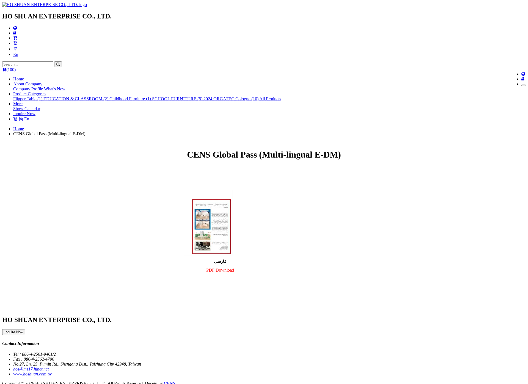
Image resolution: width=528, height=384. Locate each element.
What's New (54, 88)
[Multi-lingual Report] (15, 28)
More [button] (18, 103)
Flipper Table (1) (28, 98)
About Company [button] (27, 84)
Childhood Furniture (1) (130, 98)
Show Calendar (26, 108)
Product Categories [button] (29, 93)
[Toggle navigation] (523, 85)
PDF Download (220, 270)
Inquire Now (24, 113)
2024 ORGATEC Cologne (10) (231, 98)
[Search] (58, 64)
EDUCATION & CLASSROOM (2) (76, 98)
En (15, 54)
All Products (270, 98)
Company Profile (28, 88)
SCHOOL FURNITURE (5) (178, 98)
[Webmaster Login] (14, 33)
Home (18, 79)
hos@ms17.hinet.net (31, 369)
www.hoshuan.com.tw (32, 374)
